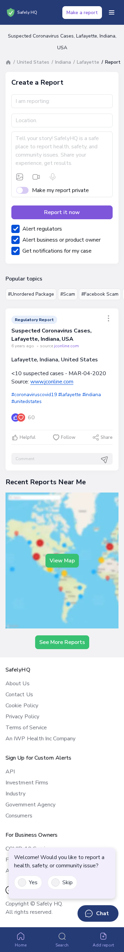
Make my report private (60, 190)
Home (21, 945)
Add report (103, 945)
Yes (33, 882)
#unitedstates (26, 401)
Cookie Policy (22, 705)
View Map (62, 560)
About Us (18, 683)
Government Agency (30, 804)
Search (61, 945)
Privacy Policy (22, 716)
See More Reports (62, 642)
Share (107, 437)
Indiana (63, 62)
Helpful (27, 437)
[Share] (108, 318)
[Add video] (36, 177)
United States (33, 62)
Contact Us (19, 694)
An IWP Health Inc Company (40, 738)
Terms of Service (26, 727)
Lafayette (88, 62)
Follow (68, 437)
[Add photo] (20, 177)
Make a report (82, 12)
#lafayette (69, 394)
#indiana (91, 394)
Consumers (19, 815)
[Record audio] (53, 177)
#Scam (67, 294)
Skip (67, 882)
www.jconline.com (51, 381)
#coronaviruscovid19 (34, 394)
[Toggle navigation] (111, 12)
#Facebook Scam (99, 294)
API (10, 771)
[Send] (104, 460)
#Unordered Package (31, 294)
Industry (15, 793)
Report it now (62, 212)
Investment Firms (27, 782)
